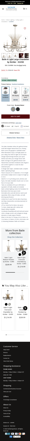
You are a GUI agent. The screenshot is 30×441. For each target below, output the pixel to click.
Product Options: (6, 84)
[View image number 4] (21, 55)
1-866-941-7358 (11, 3)
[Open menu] (3, 9)
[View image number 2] (9, 55)
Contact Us (20, 3)
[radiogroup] (15, 109)
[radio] (13, 109)
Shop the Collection (15, 237)
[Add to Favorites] (24, 28)
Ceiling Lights (19, 20)
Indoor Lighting (10, 20)
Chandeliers (4, 21)
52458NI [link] (11, 21)
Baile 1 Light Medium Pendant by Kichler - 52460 (8, 260)
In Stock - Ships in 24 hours (9, 80)
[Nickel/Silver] (9, 304)
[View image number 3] (15, 55)
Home (3, 20)
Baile (20, 65)
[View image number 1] (3, 55)
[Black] (19, 254)
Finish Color (10, 105)
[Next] (24, 253)
